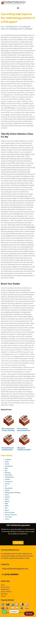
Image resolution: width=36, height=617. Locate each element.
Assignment (8, 466)
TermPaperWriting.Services (10, 550)
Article (7, 464)
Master (7, 501)
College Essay (9, 477)
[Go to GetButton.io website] (4, 615)
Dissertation (9, 488)
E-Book (7, 490)
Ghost (7, 499)
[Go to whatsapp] (4, 611)
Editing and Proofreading (12, 492)
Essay (7, 495)
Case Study (8, 475)
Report (7, 510)
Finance (7, 497)
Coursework (8, 481)
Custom (7, 484)
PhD (6, 508)
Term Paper (8, 517)
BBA (6, 468)
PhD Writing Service (12, 26)
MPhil (6, 506)
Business (8, 473)
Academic (8, 459)
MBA (6, 503)
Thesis (7, 519)
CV (6, 486)
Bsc (6, 470)
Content (7, 479)
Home (3, 26)
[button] (18, 7)
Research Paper (10, 512)
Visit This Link (9, 108)
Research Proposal (11, 515)
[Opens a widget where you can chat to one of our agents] (29, 614)
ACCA (7, 462)
